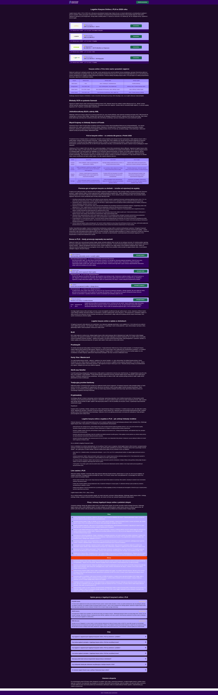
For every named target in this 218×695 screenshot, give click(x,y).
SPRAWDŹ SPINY (140, 271)
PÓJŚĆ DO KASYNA (142, 2)
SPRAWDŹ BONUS (140, 255)
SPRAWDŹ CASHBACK (139, 285)
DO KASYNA (136, 25)
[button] (216, 689)
